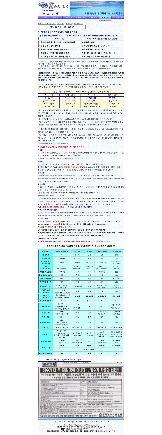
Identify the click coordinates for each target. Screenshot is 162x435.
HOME (55, 422)
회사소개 (62, 422)
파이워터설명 (77, 422)
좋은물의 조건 (78, 24)
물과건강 (69, 24)
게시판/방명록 (104, 422)
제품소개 (69, 422)
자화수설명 (87, 422)
